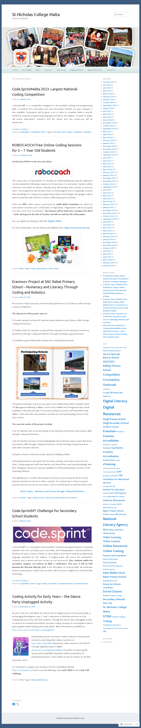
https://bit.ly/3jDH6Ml (41, 643)
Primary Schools (110, 563)
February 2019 (108, 263)
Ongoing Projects (76, 70)
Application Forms (95, 70)
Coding (69, 132)
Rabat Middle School (114, 573)
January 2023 (108, 143)
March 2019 (107, 260)
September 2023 (109, 129)
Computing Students (65, 584)
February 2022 (109, 172)
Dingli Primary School (114, 419)
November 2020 (109, 213)
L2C (104, 497)
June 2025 (107, 88)
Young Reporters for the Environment (115, 628)
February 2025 (109, 97)
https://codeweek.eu (22, 670)
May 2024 (107, 114)
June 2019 (107, 251)
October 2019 (108, 248)
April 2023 (107, 134)
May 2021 (107, 196)
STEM (107, 616)
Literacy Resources (114, 500)
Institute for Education (113, 490)
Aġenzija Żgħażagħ (111, 354)
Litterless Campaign (109, 504)
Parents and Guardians (114, 555)
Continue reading (21, 129)
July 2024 (107, 111)
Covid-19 (106, 389)
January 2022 (108, 175)
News (38, 70)
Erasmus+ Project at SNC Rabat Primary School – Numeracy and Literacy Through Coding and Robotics (45, 287)
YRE (104, 631)
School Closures (112, 591)
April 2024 (107, 117)
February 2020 (109, 237)
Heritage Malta (108, 486)
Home (15, 70)
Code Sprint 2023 (59, 132)
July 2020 (107, 222)
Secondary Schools (81, 584)
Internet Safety (108, 493)
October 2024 (108, 102)
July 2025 (107, 85)
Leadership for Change (115, 497)
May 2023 (107, 132)
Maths (119, 504)
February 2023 (109, 140)
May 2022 (107, 164)
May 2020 (107, 228)
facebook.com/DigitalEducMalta (47, 650)
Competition (77, 132)
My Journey (61, 70)
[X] (17, 704)
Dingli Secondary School (116, 423)
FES (120, 475)
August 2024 (108, 108)
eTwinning (109, 464)
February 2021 (108, 204)
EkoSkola (107, 427)
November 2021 (109, 181)
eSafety (117, 460)
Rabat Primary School (62, 498)
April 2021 (107, 199)
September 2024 (109, 105)
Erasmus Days (109, 460)
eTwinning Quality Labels (111, 468)
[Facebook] (13, 704)
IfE (114, 486)
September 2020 (110, 219)
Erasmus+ (42, 498)
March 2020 (108, 234)
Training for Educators (112, 625)
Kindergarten (120, 493)
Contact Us (110, 70)
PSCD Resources (109, 569)
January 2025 (108, 100)
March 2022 (108, 169)
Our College (26, 70)
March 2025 (108, 94)
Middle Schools (109, 514)
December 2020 (109, 210)
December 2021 (109, 178)
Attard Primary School (111, 351)
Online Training (113, 551)
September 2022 (109, 155)
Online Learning (112, 537)
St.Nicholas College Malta (36, 14)
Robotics (74, 498)
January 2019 (108, 266)
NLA (105, 529)
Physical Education (110, 559)
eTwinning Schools (109, 472)
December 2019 (109, 242)
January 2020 (108, 239)
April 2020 (107, 231)
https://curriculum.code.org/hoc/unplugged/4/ (33, 630)
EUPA (118, 472)
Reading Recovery (110, 581)
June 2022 (107, 161)
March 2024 (108, 120)
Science (106, 595)
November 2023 (109, 123)
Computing (87, 132)
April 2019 (107, 257)
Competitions (25, 132)
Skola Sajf (107, 603)
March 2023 (108, 137)
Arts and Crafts (121, 347)
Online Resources (115, 546)
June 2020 (107, 225)
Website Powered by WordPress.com (70, 718)
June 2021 (107, 193)
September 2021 (109, 187)
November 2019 (109, 245)
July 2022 (107, 158)
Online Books (109, 533)
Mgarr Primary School (113, 511)
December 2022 (109, 146)
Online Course (53, 269)
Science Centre (116, 596)
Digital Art (106, 396)
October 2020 (109, 216)
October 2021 (108, 184)
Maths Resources (109, 508)
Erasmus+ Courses (110, 445)
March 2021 (107, 201)
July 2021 (106, 190)
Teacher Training (118, 617)
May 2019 (107, 254)
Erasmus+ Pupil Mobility (113, 448)
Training (107, 621)
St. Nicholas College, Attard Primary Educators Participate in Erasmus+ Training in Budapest (115, 279)
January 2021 (108, 207)
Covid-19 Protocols (113, 392)
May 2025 (107, 91)
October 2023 (108, 126)
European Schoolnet (110, 476)
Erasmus (23, 498)
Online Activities (115, 530)
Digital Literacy (42, 269)
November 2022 (109, 149)
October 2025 (108, 82)
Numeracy (50, 498)
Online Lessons (111, 541)
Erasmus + (49, 70)
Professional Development (113, 566)
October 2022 (108, 152)
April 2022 (107, 167)
